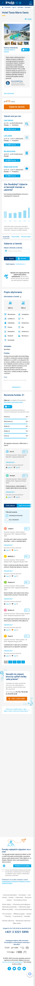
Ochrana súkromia (8, 921)
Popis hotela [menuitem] (15, 236)
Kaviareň (10, 336)
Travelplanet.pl (18, 962)
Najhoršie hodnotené (25, 505)
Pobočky (8, 916)
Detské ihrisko (26, 323)
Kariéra (29, 914)
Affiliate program (19, 914)
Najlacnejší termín (11, 167)
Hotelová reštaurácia (26, 331)
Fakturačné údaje (24, 907)
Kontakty (27, 916)
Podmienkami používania (9, 881)
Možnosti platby (7, 909)
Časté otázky (6, 904)
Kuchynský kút (12, 340)
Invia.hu (10, 962)
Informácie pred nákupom (22, 904)
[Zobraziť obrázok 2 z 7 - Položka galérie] (13, 43)
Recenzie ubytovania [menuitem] (27, 236)
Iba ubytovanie (9, 151)
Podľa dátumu (10, 505)
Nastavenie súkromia (23, 921)
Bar (23, 327)
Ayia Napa (20, 7)
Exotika (11, 897)
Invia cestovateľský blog (23, 909)
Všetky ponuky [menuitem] (4, 236)
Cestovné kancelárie (10, 895)
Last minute (8, 120)
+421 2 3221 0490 (16, 932)
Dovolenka (8, 7)
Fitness (10, 327)
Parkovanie (19, 897)
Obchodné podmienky (9, 907)
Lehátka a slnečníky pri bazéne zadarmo (12, 318)
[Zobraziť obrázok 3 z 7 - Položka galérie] (20, 43)
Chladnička (11, 323)
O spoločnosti (18, 916)
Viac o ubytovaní (9, 93)
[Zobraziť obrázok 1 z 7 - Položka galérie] (7, 43)
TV (22, 318)
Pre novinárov (7, 914)
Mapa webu (17, 923)
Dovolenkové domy (20, 900)
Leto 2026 (8, 136)
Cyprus (14, 7)
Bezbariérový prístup (12, 331)
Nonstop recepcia (26, 336)
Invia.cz (5, 962)
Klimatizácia (11, 314)
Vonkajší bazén (26, 314)
